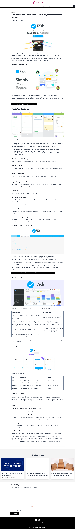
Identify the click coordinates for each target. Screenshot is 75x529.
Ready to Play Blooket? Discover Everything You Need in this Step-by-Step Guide (37, 474)
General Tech (54, 6)
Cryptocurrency (46, 6)
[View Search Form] (74, 6)
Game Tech (38, 6)
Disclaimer (48, 522)
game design (13, 477)
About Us (21, 522)
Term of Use (42, 522)
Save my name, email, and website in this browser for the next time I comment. (28, 510)
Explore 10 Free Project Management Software (24, 104)
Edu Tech (25, 6)
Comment (13, 491)
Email (31, 506)
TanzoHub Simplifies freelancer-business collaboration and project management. (33, 273)
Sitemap (54, 522)
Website (50, 506)
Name (12, 506)
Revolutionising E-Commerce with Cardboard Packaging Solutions (61, 474)
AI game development (6, 477)
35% (20, 204)
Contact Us (27, 522)
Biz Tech (19, 6)
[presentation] (12, 464)
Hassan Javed (15, 20)
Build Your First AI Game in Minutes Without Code (13, 474)
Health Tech (31, 6)
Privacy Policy (34, 522)
